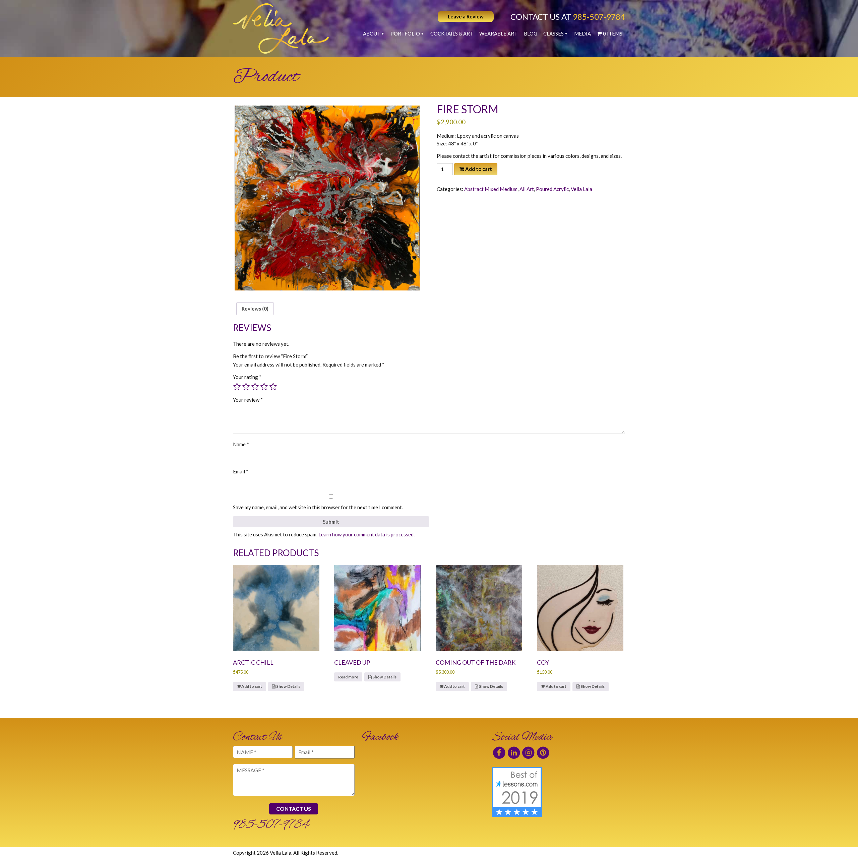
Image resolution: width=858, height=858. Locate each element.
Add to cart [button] (251, 686)
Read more (348, 676)
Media (582, 33)
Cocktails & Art (451, 33)
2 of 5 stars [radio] (246, 387)
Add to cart (478, 169)
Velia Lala (581, 189)
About (371, 33)
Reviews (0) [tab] (255, 309)
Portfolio (405, 33)
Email (240, 471)
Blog (530, 33)
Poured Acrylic (552, 189)
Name (241, 444)
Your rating (247, 377)
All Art (526, 189)
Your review (248, 400)
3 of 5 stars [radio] (255, 387)
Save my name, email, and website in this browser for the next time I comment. (318, 507)
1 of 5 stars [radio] (237, 387)
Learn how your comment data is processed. (366, 534)
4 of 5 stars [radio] (264, 387)
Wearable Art (498, 33)
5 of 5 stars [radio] (273, 387)
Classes (553, 33)
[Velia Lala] (281, 28)
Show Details (287, 686)
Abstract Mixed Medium (490, 189)
